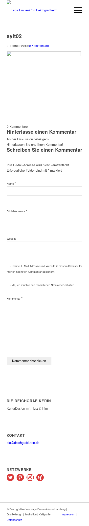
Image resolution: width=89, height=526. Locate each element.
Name (11, 183)
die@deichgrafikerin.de (23, 442)
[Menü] (75, 10)
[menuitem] (75, 10)
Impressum (68, 514)
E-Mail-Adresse (17, 211)
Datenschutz (14, 520)
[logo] (37, 10)
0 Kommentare (39, 46)
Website (11, 238)
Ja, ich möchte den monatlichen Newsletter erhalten (43, 285)
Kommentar (14, 298)
